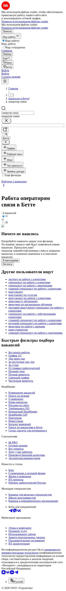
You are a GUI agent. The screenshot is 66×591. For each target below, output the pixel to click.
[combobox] (17, 113)
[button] (5, 70)
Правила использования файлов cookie (24, 27)
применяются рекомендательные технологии (30, 551)
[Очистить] (6, 121)
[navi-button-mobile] (4, 81)
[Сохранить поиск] (4, 130)
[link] (7, 62)
